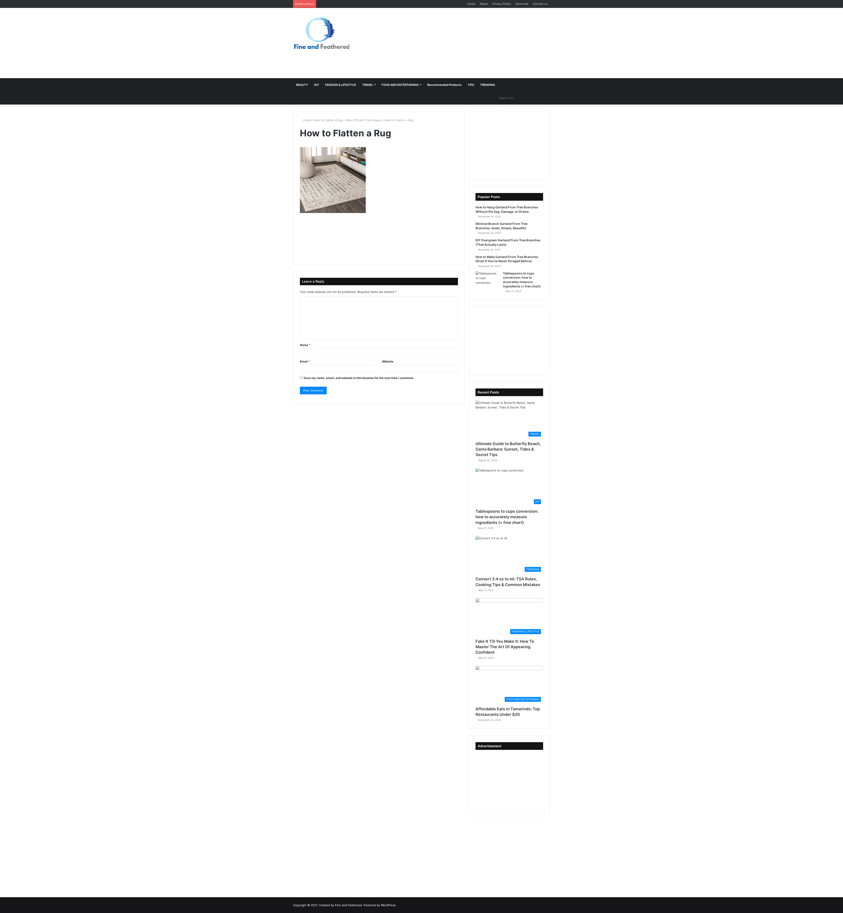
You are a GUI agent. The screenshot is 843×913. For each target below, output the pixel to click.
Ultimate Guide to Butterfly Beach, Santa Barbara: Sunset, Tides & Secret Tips (508, 449)
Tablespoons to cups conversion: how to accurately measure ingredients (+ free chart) (507, 517)
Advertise (521, 3)
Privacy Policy (501, 3)
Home (471, 3)
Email (305, 361)
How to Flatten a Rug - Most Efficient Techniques (347, 120)
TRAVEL (367, 85)
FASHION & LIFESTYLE (340, 85)
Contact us (540, 3)
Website (387, 361)
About (484, 3)
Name (305, 345)
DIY (316, 85)
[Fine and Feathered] (321, 33)
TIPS (471, 85)
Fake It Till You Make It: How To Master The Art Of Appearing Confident (505, 647)
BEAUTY (302, 85)
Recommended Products (444, 85)
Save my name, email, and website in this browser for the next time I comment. (359, 378)
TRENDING (487, 85)
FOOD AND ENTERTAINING (400, 85)
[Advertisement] (465, 43)
